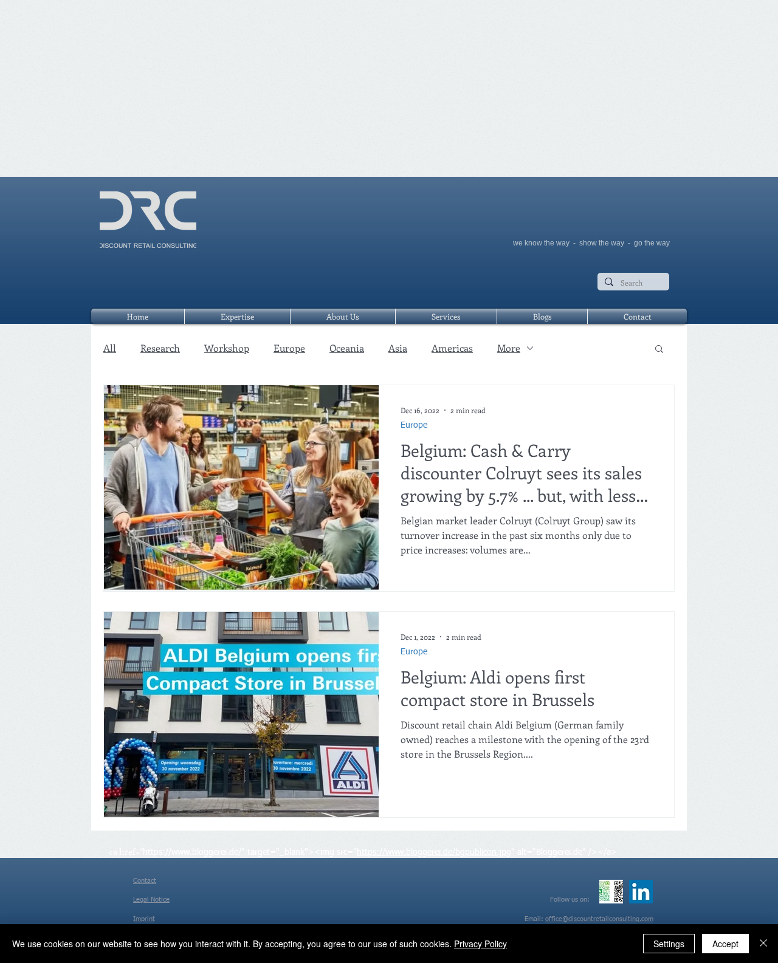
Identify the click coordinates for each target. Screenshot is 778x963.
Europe (289, 348)
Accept (725, 943)
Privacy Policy (480, 943)
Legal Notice (151, 899)
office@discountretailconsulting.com (599, 919)
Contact (144, 880)
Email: (535, 919)
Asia (397, 348)
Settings (668, 943)
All (109, 348)
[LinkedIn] (641, 891)
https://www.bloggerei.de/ (192, 852)
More (508, 348)
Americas (452, 348)
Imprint (144, 919)
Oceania (346, 348)
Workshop (226, 348)
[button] (659, 349)
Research (160, 348)
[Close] (763, 943)
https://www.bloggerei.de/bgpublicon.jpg (434, 852)
